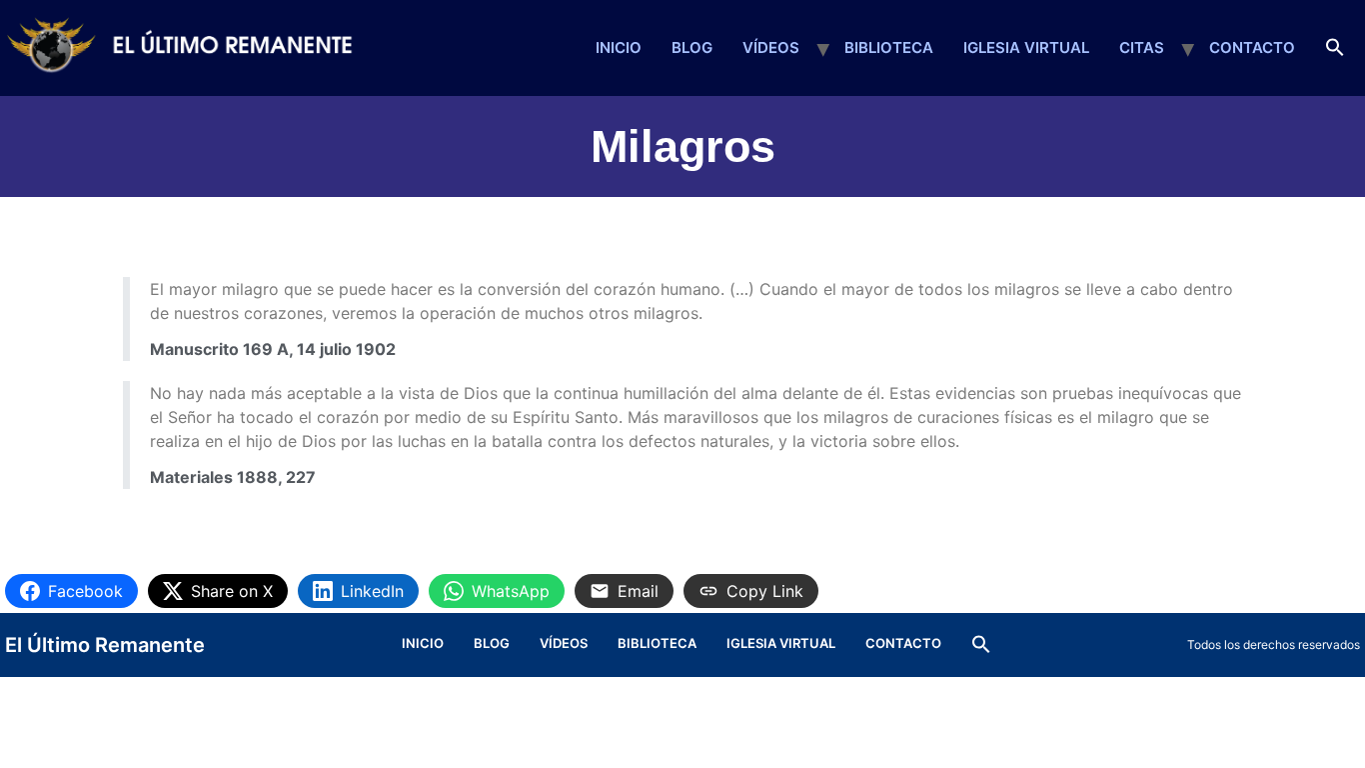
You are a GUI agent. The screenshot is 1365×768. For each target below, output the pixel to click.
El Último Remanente (105, 645)
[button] (1335, 48)
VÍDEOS (770, 47)
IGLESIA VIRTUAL (1026, 47)
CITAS (1141, 47)
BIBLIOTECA (888, 47)
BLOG (692, 47)
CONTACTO (1252, 47)
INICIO (619, 47)
